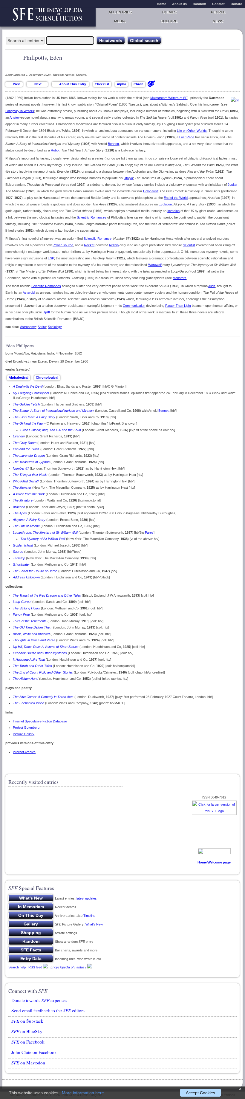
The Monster (22, 487)
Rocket (89, 245)
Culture (168, 21)
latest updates (86, 898)
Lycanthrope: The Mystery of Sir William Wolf (45, 532)
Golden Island (23, 545)
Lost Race (186, 137)
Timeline (89, 915)
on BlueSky (26, 1031)
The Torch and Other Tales (32, 666)
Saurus (18, 551)
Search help (17, 967)
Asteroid (29, 292)
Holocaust (150, 191)
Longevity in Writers (19, 111)
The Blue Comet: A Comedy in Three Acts (43, 697)
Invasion (173, 211)
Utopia (128, 178)
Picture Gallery (23, 734)
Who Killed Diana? (26, 481)
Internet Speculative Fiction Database (40, 721)
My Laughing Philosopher (31, 393)
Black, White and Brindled (31, 634)
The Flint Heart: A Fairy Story (34, 417)
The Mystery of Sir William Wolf (42, 539)
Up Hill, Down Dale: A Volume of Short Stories (46, 646)
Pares (149, 532)
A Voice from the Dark (29, 494)
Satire (42, 327)
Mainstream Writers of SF (168, 98)
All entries (120, 12)
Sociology (55, 327)
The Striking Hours (26, 608)
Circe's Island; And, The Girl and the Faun (50, 430)
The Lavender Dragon (29, 455)
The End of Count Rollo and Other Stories (43, 672)
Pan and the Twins (26, 449)
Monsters (179, 278)
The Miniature (23, 500)
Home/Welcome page (214, 862)
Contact (218, 4)
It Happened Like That (29, 659)
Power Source (63, 245)
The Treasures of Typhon (31, 462)
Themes (169, 12)
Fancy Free (21, 614)
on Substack (27, 1021)
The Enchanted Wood (28, 703)
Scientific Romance (97, 238)
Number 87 (21, 468)
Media (120, 21)
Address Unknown (26, 577)
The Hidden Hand (25, 678)
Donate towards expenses (39, 1000)
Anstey (15, 117)
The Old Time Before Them (32, 627)
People (218, 12)
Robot (55, 150)
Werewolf (155, 265)
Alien (211, 286)
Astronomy (28, 327)
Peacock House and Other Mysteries (40, 653)
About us (179, 4)
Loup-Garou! (22, 601)
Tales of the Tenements (30, 621)
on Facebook (28, 1042)
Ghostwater (21, 564)
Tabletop (19, 558)
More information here (83, 1092)
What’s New (94, 924)
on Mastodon (28, 1063)
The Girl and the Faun (29, 423)
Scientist (189, 245)
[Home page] (48, 17)
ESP (51, 258)
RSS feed (35, 967)
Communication (134, 305)
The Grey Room (24, 443)
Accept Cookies (200, 1092)
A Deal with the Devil (27, 386)
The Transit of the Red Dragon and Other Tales (47, 595)
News (218, 21)
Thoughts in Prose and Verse (34, 640)
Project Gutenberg (26, 727)
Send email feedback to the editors (48, 1010)
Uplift (46, 312)
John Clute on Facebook (34, 1052)
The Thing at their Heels (30, 474)
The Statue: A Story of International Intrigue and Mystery (53, 410)
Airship (114, 245)
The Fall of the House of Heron (35, 571)
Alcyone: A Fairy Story (29, 519)
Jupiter (233, 184)
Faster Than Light (178, 305)
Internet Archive (24, 752)
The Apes (20, 513)
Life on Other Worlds (192, 130)
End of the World (176, 197)
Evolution (165, 204)
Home (161, 4)
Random (199, 4)
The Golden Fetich (26, 404)
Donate (236, 4)
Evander (19, 436)
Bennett (113, 143)
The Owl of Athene (26, 526)
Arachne (19, 507)
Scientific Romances (91, 217)
